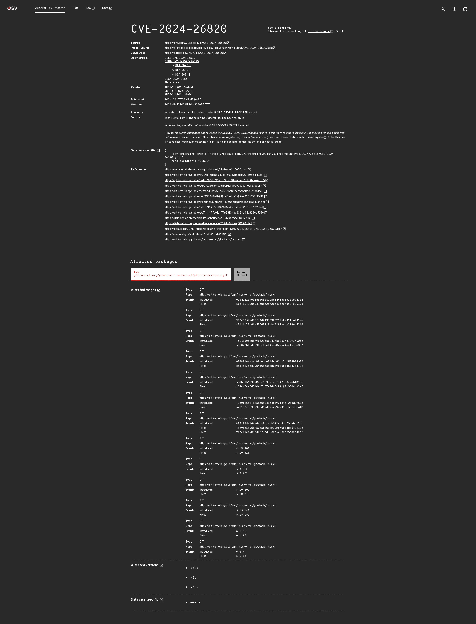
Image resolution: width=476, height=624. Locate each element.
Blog (75, 8)
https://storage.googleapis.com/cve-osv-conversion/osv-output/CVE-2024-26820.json (218, 48)
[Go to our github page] (465, 9)
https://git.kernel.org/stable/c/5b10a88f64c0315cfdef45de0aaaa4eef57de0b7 (213, 186)
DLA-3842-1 (183, 70)
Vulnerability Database (50, 8)
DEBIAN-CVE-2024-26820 (182, 61)
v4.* (194, 568)
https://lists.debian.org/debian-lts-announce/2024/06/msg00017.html (208, 218)
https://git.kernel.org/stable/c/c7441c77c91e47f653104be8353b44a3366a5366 (214, 213)
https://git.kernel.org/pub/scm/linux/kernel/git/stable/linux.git (203, 240)
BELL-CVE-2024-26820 (180, 58)
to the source (319, 31)
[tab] (181, 274)
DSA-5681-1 (182, 75)
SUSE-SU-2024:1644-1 (179, 87)
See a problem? (279, 28)
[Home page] (12, 9)
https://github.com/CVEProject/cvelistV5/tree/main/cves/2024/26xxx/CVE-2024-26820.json (223, 229)
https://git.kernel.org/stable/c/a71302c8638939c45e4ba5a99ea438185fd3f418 (214, 196)
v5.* (194, 578)
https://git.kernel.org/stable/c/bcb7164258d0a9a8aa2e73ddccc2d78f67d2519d (214, 207)
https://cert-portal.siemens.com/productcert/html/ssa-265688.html (206, 169)
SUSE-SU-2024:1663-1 (178, 95)
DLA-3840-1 (183, 65)
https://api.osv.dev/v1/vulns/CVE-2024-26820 (194, 53)
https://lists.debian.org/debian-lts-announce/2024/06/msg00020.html (208, 223)
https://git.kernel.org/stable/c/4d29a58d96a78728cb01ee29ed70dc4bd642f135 (215, 180)
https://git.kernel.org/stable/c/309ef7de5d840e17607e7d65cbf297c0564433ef (214, 175)
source (194, 602)
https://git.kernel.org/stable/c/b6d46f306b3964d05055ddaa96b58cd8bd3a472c (215, 202)
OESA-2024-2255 (176, 79)
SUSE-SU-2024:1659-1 (179, 91)
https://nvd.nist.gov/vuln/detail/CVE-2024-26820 (196, 234)
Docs (105, 8)
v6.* (194, 587)
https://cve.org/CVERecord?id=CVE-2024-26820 (195, 43)
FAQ (88, 8)
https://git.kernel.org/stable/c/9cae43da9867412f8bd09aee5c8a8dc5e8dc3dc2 (214, 191)
